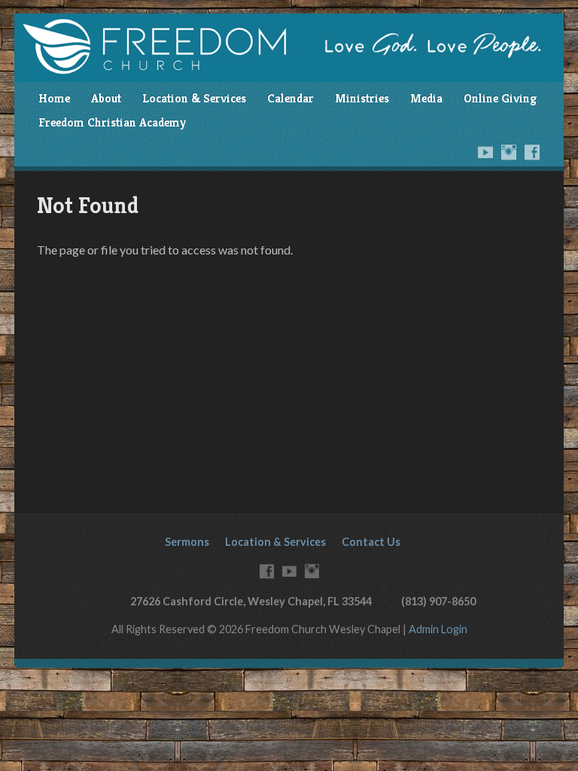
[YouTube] (485, 152)
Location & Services (194, 98)
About (106, 98)
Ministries (362, 98)
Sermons (187, 541)
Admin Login (438, 629)
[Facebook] (532, 152)
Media (426, 98)
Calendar (290, 98)
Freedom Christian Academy (112, 122)
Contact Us (371, 541)
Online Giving (500, 98)
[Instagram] (508, 152)
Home (54, 98)
